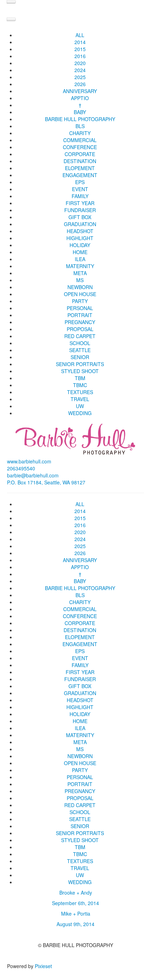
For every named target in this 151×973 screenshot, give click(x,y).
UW (80, 406)
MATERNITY (80, 266)
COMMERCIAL (80, 140)
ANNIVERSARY (80, 91)
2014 (80, 42)
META (80, 273)
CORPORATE (80, 154)
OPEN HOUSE (80, 294)
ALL (80, 34)
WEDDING (80, 413)
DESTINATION (80, 161)
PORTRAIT (79, 315)
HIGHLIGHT (79, 237)
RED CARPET (80, 336)
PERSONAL (80, 308)
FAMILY (80, 196)
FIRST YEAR (80, 203)
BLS (80, 126)
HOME (80, 251)
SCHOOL (80, 343)
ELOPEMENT (80, 168)
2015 (80, 49)
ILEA (80, 258)
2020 (80, 62)
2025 (80, 77)
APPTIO (80, 98)
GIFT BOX (79, 217)
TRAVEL (80, 399)
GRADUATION (80, 223)
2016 (80, 55)
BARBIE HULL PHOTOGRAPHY (80, 118)
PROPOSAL (80, 329)
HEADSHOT (80, 230)
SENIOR (80, 357)
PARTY (80, 301)
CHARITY (80, 133)
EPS (80, 182)
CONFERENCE (80, 147)
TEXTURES (80, 392)
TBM (80, 378)
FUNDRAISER (80, 210)
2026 (80, 84)
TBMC (80, 385)
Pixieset (43, 965)
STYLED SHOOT (80, 371)
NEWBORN (80, 287)
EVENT (80, 189)
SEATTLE (80, 350)
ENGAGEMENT (80, 175)
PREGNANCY (80, 322)
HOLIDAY (80, 244)
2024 (80, 70)
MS (80, 280)
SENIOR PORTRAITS (80, 364)
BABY (80, 111)
